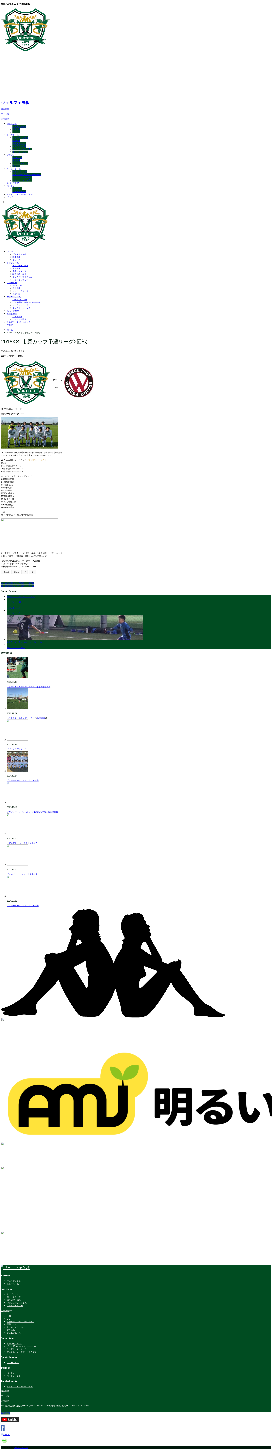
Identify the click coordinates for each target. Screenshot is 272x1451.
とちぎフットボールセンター (20, 194)
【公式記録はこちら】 (37, 460)
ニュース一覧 (13, 1283)
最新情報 (16, 140)
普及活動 (16, 166)
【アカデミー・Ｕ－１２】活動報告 (23, 905)
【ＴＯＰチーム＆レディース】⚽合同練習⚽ (27, 718)
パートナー (12, 186)
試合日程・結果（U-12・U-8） (20, 1321)
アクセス (5, 114)
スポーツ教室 (13, 183)
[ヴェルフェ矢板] (15, 1267)
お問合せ (5, 118)
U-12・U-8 (17, 157)
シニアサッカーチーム (22, 177)
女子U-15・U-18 (19, 171)
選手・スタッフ (19, 143)
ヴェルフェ (12, 123)
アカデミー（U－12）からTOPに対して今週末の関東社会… (33, 811)
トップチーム (13, 135)
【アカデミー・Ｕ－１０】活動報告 (23, 780)
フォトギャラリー (20, 152)
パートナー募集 (19, 191)
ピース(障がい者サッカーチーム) (26, 174)
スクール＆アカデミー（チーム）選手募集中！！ (28, 686)
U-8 (8, 1318)
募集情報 (5, 109)
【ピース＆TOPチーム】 (17, 749)
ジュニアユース (14, 1332)
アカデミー (12, 154)
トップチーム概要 (20, 137)
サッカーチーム (14, 169)
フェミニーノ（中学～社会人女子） (23, 1352)
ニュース (16, 132)
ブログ (10, 197)
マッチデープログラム (22, 149)
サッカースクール (20, 163)
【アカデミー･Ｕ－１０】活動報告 (22, 874)
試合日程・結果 (19, 146)
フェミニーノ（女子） (22, 180)
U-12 (9, 1316)
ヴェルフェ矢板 (15, 102)
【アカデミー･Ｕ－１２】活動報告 (22, 843)
